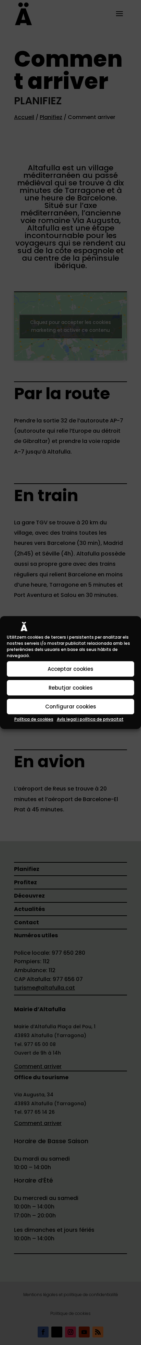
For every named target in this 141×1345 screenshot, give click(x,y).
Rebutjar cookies (71, 687)
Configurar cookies (70, 706)
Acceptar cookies (70, 668)
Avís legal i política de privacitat (90, 719)
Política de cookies (33, 719)
